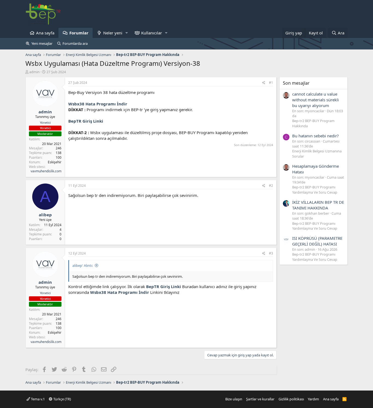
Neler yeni (112, 33)
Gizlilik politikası (291, 399)
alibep (45, 214)
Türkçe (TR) (61, 399)
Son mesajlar (296, 83)
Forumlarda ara (75, 43)
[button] (127, 33)
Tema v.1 (37, 399)
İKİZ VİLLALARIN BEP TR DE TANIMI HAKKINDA (318, 205)
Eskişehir (54, 162)
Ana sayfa (45, 33)
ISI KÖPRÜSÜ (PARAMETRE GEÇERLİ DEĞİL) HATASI (317, 241)
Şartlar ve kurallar (260, 399)
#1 (271, 82)
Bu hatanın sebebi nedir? (315, 135)
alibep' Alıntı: (82, 265)
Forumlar (78, 33)
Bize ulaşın (233, 399)
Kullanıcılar (151, 33)
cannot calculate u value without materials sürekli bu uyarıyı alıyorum (315, 99)
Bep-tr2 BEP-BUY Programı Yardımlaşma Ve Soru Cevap (314, 189)
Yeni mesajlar (41, 43)
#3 (271, 253)
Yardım (313, 399)
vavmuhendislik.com (46, 171)
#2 (271, 185)
